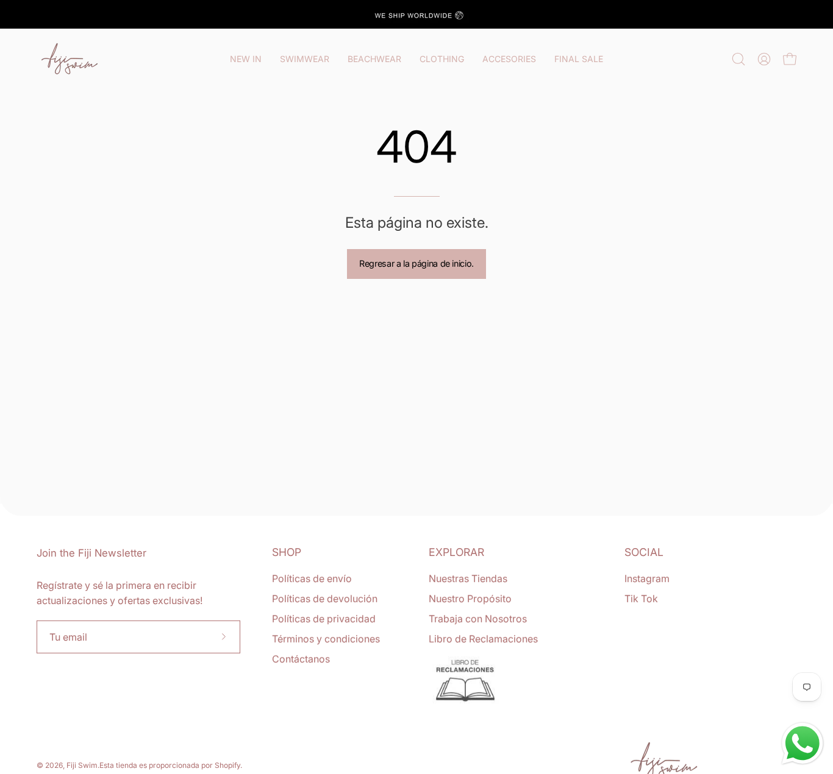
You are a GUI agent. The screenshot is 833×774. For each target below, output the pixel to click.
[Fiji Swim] (70, 59)
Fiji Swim (82, 765)
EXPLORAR (456, 552)
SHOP (286, 552)
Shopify (227, 765)
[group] (416, 14)
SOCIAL (643, 552)
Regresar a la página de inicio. (416, 263)
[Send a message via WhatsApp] (802, 743)
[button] (738, 59)
